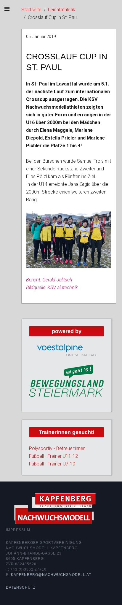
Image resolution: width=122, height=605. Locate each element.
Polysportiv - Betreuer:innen (57, 448)
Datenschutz (21, 587)
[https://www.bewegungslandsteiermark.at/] (66, 380)
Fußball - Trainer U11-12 (53, 456)
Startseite (31, 9)
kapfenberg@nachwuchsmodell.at (51, 575)
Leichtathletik (61, 9)
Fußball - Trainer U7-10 (52, 464)
